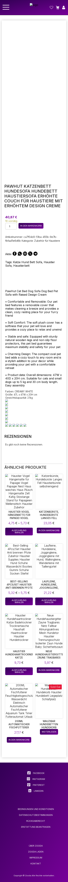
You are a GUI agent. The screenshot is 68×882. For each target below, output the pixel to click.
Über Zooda (36, 845)
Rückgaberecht (35, 821)
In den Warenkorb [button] (49, 530)
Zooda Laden (35, 851)
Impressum (35, 857)
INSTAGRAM (38, 779)
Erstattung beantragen (35, 827)
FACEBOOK (38, 773)
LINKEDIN (38, 791)
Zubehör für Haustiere (47, 240)
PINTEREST (38, 785)
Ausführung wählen (19, 531)
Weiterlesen (49, 731)
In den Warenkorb (31, 226)
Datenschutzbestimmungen (36, 815)
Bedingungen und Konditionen (36, 809)
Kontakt (36, 863)
